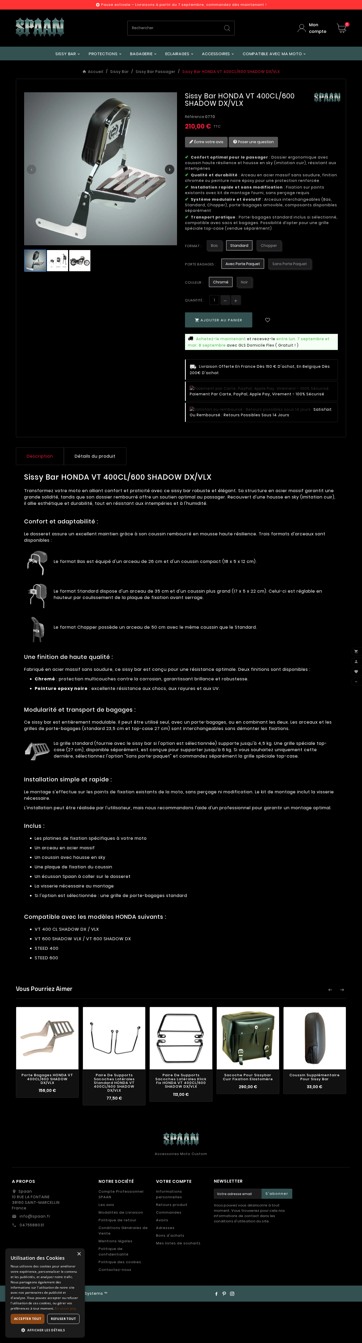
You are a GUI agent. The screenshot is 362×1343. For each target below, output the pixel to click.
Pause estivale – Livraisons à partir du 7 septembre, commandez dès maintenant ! (184, 4)
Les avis (106, 1204)
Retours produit (172, 1204)
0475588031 (31, 1225)
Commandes (169, 1212)
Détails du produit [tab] (95, 456)
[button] (45, 1329)
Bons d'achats (170, 1235)
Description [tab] (40, 456)
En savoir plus (65, 1308)
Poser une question (255, 142)
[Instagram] (232, 1293)
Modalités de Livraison (121, 1212)
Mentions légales (116, 1241)
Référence (195, 116)
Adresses (165, 1227)
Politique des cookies (120, 1262)
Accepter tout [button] (27, 1318)
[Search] (227, 28)
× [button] (79, 1254)
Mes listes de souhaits (178, 1243)
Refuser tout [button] (63, 1318)
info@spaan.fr (34, 1216)
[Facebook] (216, 1293)
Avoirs (162, 1220)
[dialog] (45, 1293)
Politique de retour (117, 1220)
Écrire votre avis (208, 142)
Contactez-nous (115, 1269)
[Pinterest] (224, 1293)
